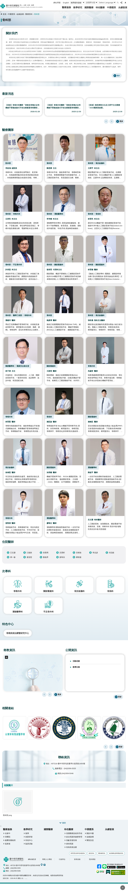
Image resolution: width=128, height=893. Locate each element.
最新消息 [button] (8, 93)
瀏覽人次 (20, 878)
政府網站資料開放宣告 (116, 853)
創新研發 (29, 837)
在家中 (7, 833)
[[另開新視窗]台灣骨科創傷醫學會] (114, 727)
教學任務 (76, 667)
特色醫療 (100, 7)
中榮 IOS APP (111, 867)
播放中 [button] (6, 657)
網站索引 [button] (117, 2)
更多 (121, 121)
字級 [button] (125, 2)
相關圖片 (8, 785)
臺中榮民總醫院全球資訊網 (21, 6)
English (66, 3)
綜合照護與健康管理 (74, 837)
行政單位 (62, 859)
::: (0, 12)
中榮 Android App (121, 867)
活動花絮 (76, 661)
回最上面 (122, 887)
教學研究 (77, 7)
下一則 (111, 121)
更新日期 (5, 878)
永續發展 (122, 7)
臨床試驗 (29, 844)
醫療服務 (66, 7)
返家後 (7, 844)
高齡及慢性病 (71, 840)
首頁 (4, 14)
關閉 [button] (64, 823)
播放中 (4, 100)
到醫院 (7, 837)
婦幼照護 (69, 844)
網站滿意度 (32, 859)
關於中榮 (90, 833)
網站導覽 (57, 3)
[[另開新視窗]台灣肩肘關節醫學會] (89, 727)
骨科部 (36, 14)
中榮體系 (111, 7)
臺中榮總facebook (99, 866)
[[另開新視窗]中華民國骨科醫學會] (39, 727)
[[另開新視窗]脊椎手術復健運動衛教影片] (33, 672)
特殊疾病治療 (71, 847)
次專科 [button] (6, 571)
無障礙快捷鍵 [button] (76, 3)
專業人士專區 (47, 859)
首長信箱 (77, 859)
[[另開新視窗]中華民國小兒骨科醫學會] (64, 727)
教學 (27, 833)
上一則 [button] (105, 747)
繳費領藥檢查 (10, 840)
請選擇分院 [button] (90, 2)
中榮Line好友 (104, 866)
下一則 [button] (111, 747)
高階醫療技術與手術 (74, 833)
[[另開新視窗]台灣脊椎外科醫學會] (14, 727)
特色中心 (29, 840)
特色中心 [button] (8, 624)
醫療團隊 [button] (8, 129)
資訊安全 (91, 853)
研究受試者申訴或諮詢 (78, 853)
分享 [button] (121, 2)
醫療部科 (29, 14)
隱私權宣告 (101, 853)
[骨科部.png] (17, 801)
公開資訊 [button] (71, 650)
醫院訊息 (90, 840)
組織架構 (20, 14)
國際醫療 (89, 7)
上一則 (106, 121)
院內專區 (92, 859)
